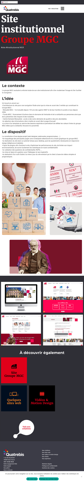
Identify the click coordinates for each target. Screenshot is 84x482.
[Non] (81, 477)
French (5, 2)
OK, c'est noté (32, 479)
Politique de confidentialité (49, 479)
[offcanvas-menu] (62, 8)
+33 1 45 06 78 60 (53, 8)
